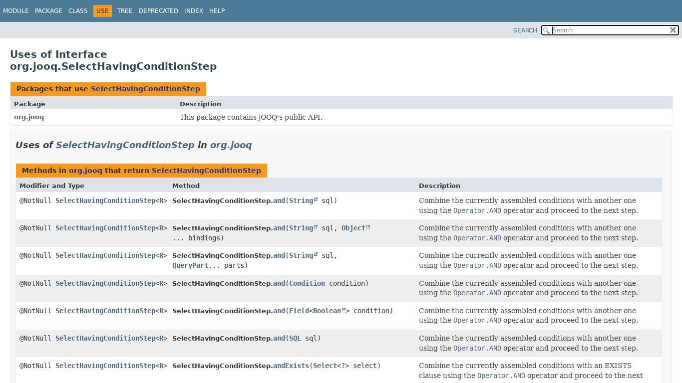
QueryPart (190, 265)
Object (353, 228)
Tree (125, 10)
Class (78, 10)
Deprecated (158, 10)
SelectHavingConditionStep (145, 89)
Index (193, 10)
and (279, 200)
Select (325, 366)
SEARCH (525, 30)
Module (16, 10)
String (301, 200)
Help (217, 10)
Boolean (327, 311)
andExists (291, 366)
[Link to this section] (259, 145)
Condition (307, 283)
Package (48, 10)
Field (299, 311)
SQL (295, 338)
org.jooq (29, 117)
